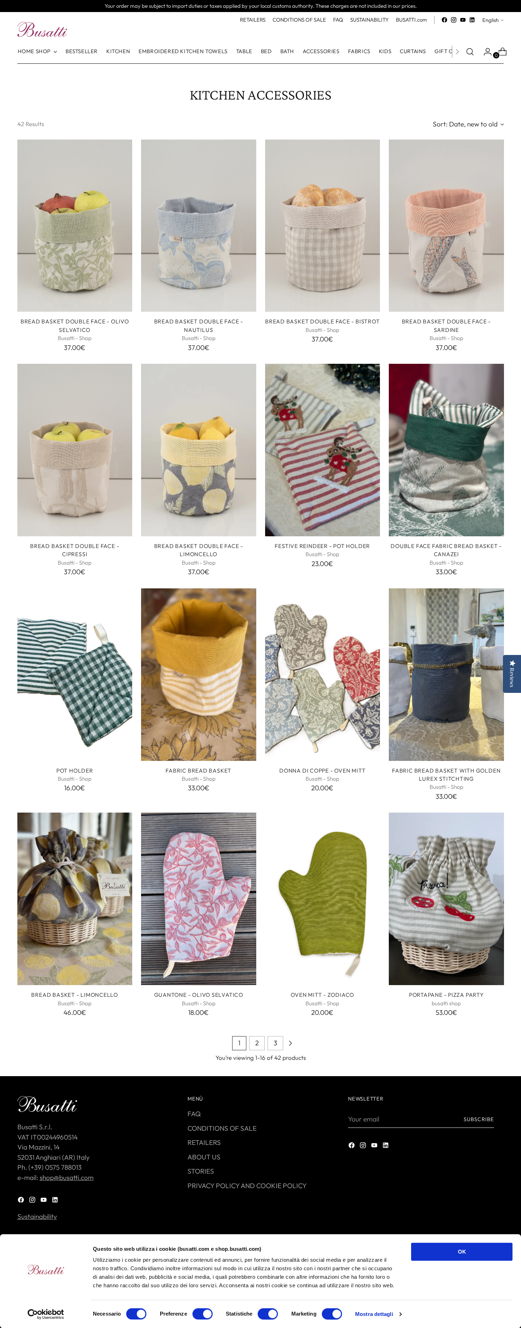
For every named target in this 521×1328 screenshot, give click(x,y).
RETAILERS (204, 1142)
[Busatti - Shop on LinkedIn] (472, 20)
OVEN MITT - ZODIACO (322, 994)
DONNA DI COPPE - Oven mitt (322, 770)
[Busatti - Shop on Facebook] (444, 20)
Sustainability (37, 1216)
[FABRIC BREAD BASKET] (198, 674)
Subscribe (479, 1119)
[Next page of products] (290, 1043)
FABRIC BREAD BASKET (198, 770)
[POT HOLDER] (75, 674)
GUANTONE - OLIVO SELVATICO (198, 994)
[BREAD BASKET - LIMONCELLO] (75, 899)
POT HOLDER (74, 770)
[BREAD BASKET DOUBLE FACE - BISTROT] (322, 226)
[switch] (202, 1313)
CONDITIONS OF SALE (222, 1128)
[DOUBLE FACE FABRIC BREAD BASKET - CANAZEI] (446, 450)
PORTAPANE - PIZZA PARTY (446, 994)
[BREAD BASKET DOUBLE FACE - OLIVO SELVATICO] (75, 226)
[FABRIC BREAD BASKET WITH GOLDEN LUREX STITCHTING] (446, 674)
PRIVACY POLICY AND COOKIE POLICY (247, 1185)
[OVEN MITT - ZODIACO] (322, 899)
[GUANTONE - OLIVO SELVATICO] (198, 899)
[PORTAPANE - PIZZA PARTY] (446, 899)
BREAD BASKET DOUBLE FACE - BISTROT (322, 321)
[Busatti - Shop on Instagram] (453, 20)
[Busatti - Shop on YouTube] (463, 20)
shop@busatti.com (67, 1177)
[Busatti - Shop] (42, 29)
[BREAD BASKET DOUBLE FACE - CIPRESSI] (75, 450)
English (490, 20)
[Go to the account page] (485, 52)
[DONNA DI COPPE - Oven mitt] (322, 674)
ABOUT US (203, 1157)
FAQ (194, 1113)
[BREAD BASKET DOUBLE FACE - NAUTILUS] (198, 226)
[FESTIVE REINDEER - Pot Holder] (322, 450)
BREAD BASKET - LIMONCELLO (74, 994)
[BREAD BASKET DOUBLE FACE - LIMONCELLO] (198, 450)
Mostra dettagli (374, 1314)
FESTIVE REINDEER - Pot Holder (322, 545)
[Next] (457, 52)
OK (462, 1252)
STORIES (200, 1171)
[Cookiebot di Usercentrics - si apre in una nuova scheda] (46, 1314)
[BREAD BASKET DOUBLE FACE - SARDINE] (446, 226)
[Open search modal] (470, 52)
